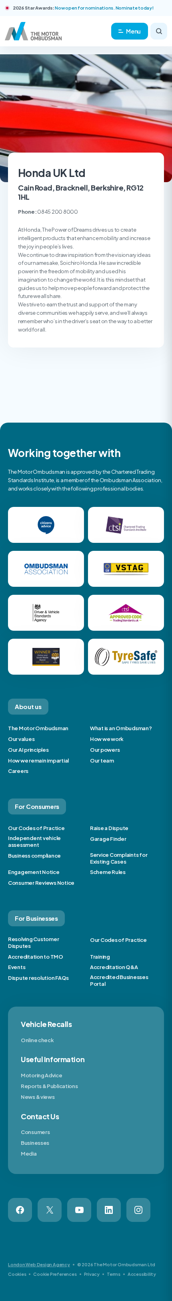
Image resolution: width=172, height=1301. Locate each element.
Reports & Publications (49, 1086)
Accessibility (142, 1274)
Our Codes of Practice (36, 828)
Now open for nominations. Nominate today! (104, 7)
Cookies (17, 1274)
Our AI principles (28, 750)
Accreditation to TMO (35, 956)
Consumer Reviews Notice (41, 883)
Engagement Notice (34, 872)
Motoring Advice (41, 1075)
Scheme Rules (108, 872)
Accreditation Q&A (114, 967)
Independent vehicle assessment (34, 841)
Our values (21, 739)
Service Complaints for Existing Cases (118, 858)
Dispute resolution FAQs (38, 978)
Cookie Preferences (54, 1274)
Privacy (92, 1274)
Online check (37, 1040)
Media (29, 1153)
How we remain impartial (38, 760)
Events (16, 967)
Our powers (105, 750)
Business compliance (34, 855)
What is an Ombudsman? (121, 728)
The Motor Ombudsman (38, 728)
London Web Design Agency (39, 1264)
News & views (37, 1097)
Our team (102, 760)
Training (100, 956)
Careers (18, 771)
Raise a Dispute (109, 828)
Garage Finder (108, 839)
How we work (107, 739)
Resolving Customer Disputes (33, 942)
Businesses (35, 1143)
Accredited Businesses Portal (119, 980)
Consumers (35, 1132)
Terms (113, 1274)
